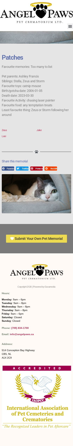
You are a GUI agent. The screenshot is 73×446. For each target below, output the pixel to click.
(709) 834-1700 (20, 328)
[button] (70, 26)
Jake (39, 130)
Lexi (4, 136)
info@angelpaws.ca (22, 334)
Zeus (4, 130)
